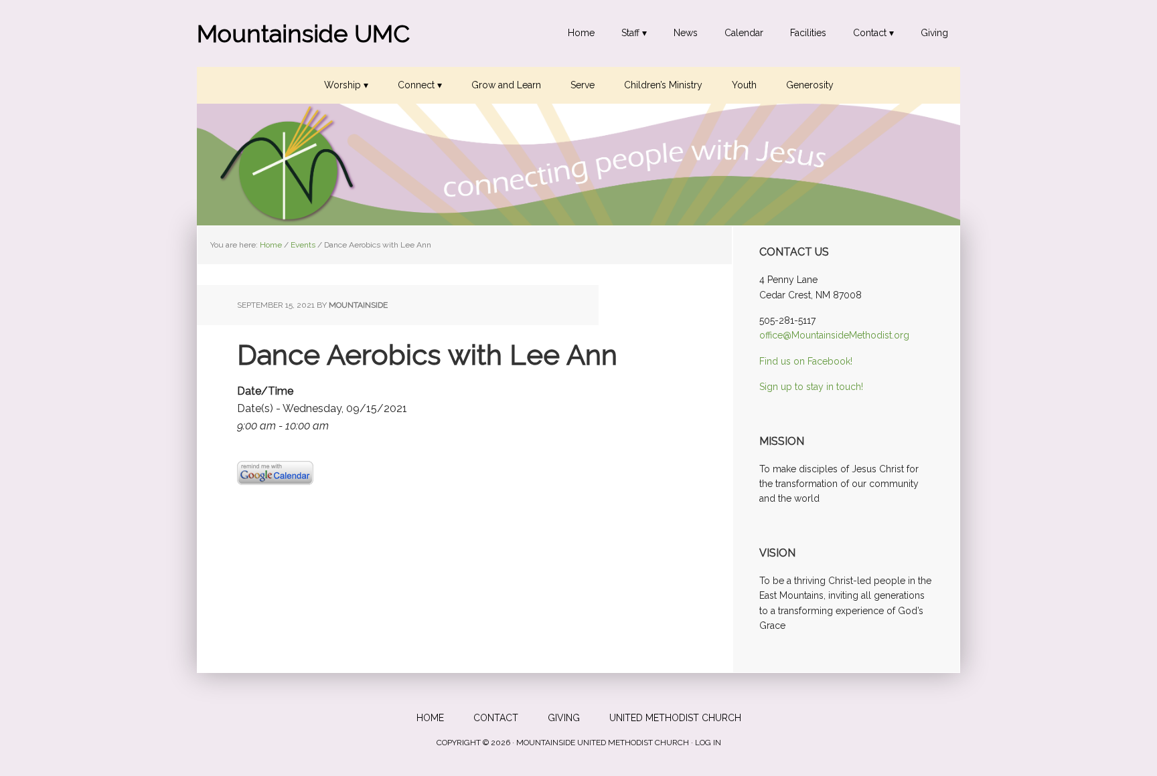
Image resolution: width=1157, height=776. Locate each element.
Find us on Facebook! (805, 361)
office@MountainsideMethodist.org (834, 335)
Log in (708, 742)
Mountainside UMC (303, 33)
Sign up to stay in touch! (811, 386)
